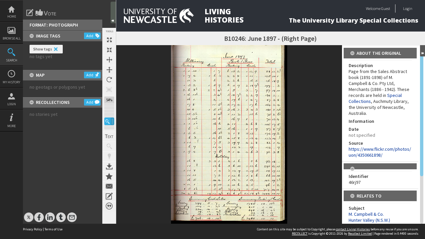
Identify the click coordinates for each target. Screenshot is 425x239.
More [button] (11, 126)
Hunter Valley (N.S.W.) (369, 220)
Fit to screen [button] (109, 50)
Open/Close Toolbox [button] (113, 12)
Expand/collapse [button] (422, 50)
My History (11, 82)
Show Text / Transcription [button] (109, 136)
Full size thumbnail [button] (109, 40)
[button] (109, 121)
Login (11, 104)
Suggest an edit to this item (30, 12)
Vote (46, 12)
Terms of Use (53, 229)
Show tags (42, 48)
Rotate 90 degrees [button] (109, 80)
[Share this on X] (29, 214)
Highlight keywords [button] (109, 156)
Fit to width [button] (109, 60)
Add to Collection (109, 176)
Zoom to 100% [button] (109, 90)
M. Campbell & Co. (366, 214)
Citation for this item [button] (109, 206)
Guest (385, 8)
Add (89, 35)
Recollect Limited (360, 233)
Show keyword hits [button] (109, 146)
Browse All (12, 38)
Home (11, 16)
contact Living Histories (353, 229)
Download (109, 166)
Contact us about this (109, 186)
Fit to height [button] (109, 70)
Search (11, 60)
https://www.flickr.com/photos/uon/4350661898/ (380, 152)
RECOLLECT (299, 233)
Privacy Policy (32, 229)
